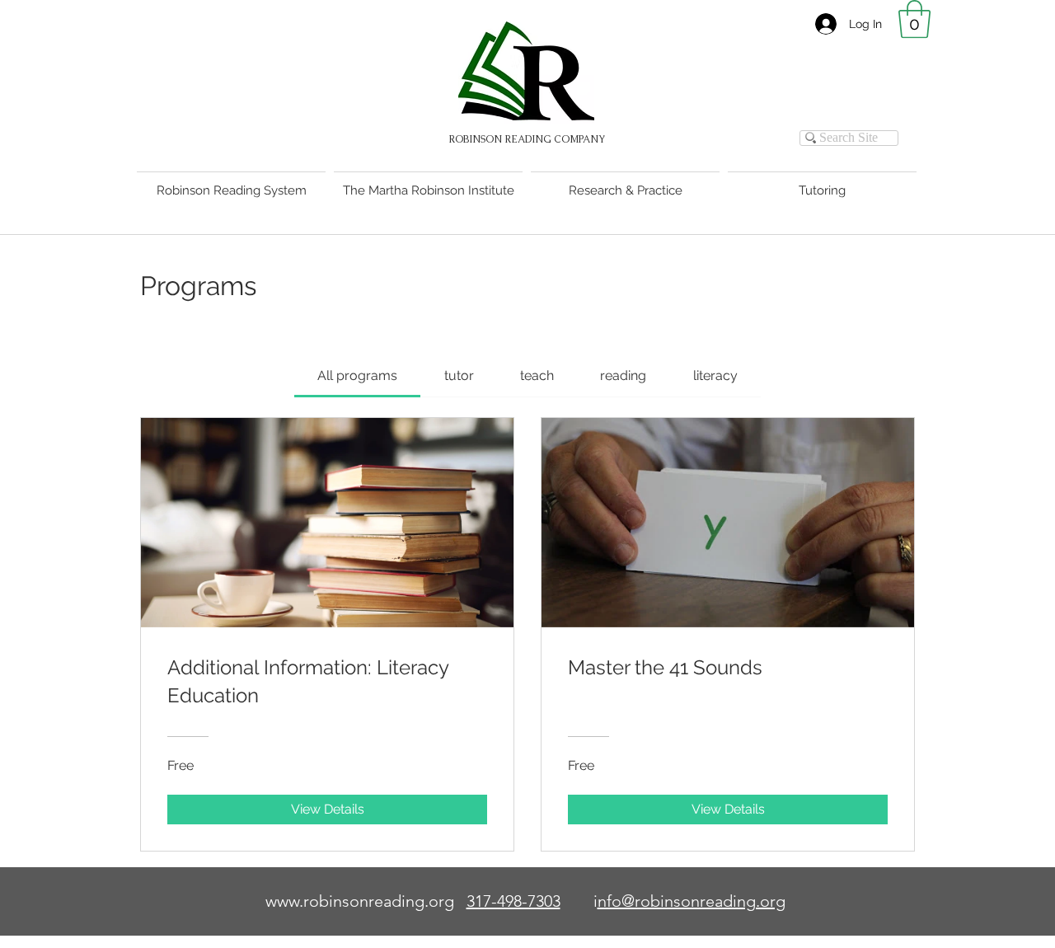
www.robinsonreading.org (359, 901)
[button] (914, 19)
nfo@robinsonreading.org (691, 901)
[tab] (357, 375)
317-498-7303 (513, 901)
